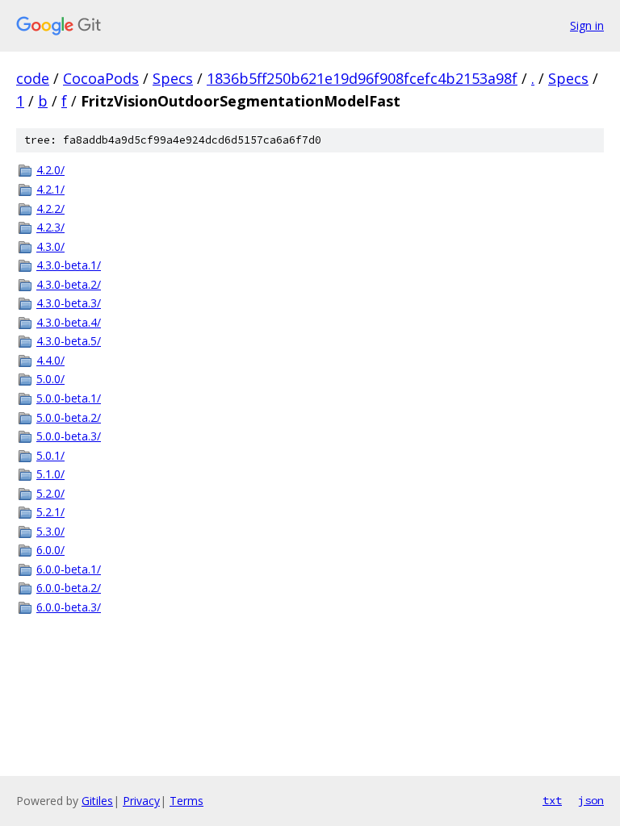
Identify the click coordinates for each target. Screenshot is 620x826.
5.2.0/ (50, 493)
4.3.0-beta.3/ (68, 303)
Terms (186, 800)
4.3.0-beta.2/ (68, 284)
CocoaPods (101, 78)
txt (552, 800)
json (591, 800)
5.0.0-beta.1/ (68, 398)
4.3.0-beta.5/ (68, 340)
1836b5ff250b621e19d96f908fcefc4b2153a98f (362, 78)
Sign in (587, 25)
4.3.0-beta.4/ (68, 322)
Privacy (141, 800)
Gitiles (97, 800)
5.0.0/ (50, 378)
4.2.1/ (50, 189)
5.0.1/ (50, 455)
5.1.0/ (50, 474)
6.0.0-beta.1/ (68, 569)
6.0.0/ (50, 549)
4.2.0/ (50, 169)
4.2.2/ (50, 208)
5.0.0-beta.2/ (68, 417)
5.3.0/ (50, 531)
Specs (173, 78)
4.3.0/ (50, 246)
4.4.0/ (50, 360)
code (32, 78)
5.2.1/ (50, 511)
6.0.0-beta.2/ (68, 587)
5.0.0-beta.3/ (68, 436)
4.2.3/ (50, 227)
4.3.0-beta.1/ (68, 265)
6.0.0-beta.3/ (68, 607)
